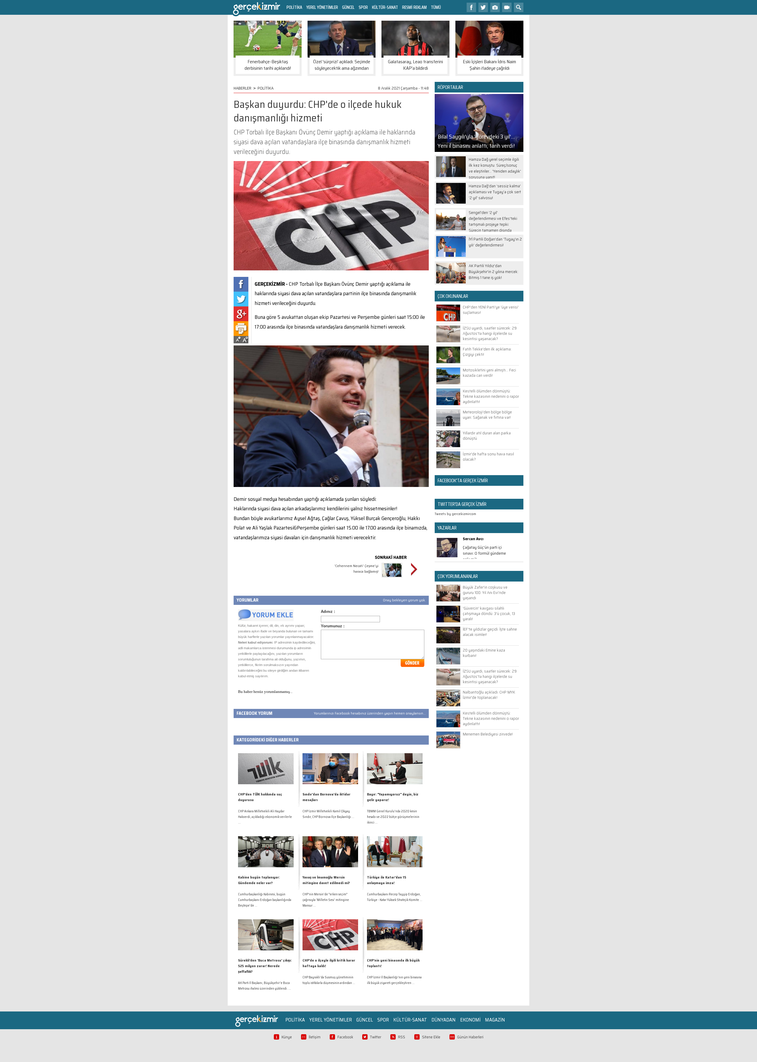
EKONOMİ (470, 1020)
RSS (401, 1037)
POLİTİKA (294, 7)
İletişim (315, 1037)
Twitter (375, 1037)
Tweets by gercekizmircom (455, 514)
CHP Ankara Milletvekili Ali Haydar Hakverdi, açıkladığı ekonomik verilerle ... (265, 817)
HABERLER (242, 88)
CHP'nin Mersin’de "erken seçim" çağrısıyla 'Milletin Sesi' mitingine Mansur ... (326, 900)
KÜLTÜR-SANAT (385, 7)
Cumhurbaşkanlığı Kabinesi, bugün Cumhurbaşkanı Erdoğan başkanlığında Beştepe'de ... (264, 900)
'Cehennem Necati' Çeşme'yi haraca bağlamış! (356, 568)
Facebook (345, 1037)
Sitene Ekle (431, 1037)
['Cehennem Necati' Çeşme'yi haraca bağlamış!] (392, 578)
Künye (287, 1037)
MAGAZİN (495, 1020)
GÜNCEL (348, 7)
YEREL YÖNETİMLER (322, 7)
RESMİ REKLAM (414, 7)
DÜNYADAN (443, 1020)
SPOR (363, 7)
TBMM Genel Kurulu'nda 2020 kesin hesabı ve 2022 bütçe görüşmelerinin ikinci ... (393, 817)
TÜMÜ (436, 7)
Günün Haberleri (470, 1037)
